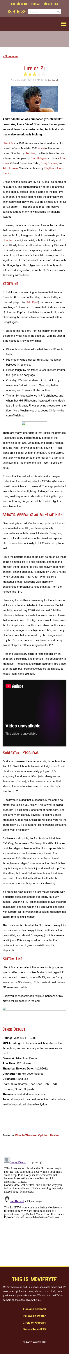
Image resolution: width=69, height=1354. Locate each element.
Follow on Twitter (34, 1316)
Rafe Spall (32, 302)
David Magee (39, 158)
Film (18, 1135)
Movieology (51, 4)
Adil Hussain (10, 168)
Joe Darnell (53, 79)
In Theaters (29, 1135)
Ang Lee (30, 153)
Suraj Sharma (49, 163)
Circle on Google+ (34, 1322)
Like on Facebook (34, 1309)
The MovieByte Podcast (26, 4)
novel (41, 148)
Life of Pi (34, 68)
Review (54, 1135)
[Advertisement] (34, 41)
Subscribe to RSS (34, 1329)
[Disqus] (34, 1202)
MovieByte (21, 23)
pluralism (8, 240)
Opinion (43, 1135)
